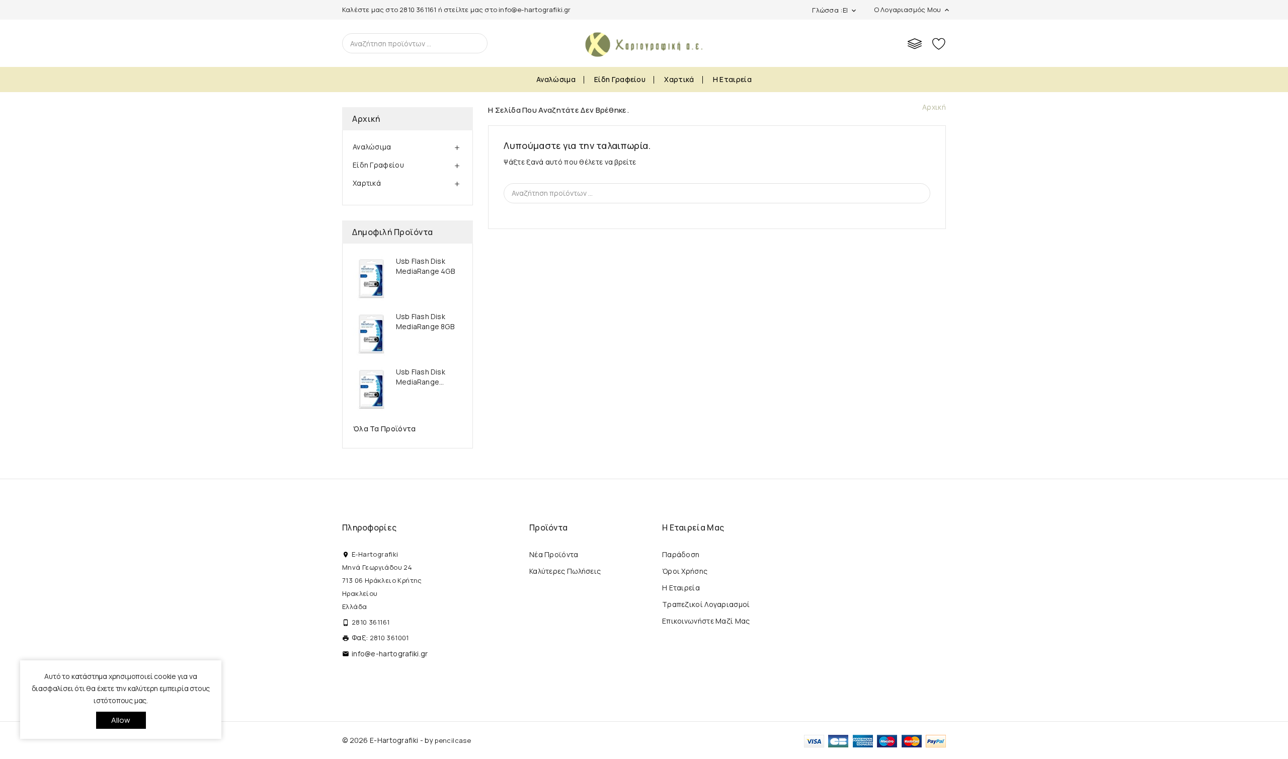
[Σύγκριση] (915, 43)
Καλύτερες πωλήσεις (565, 571)
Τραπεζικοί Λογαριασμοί (706, 604)
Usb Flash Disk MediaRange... (420, 377)
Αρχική (366, 118)
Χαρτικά (679, 79)
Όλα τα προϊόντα (384, 428)
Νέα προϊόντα (554, 554)
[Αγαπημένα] (939, 43)
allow (121, 720)
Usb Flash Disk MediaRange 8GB (425, 321)
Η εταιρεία (732, 79)
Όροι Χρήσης (684, 571)
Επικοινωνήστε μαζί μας (706, 621)
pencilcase (453, 740)
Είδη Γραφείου (620, 79)
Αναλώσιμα (556, 79)
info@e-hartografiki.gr (535, 9)
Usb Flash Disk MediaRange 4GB (425, 266)
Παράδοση (680, 554)
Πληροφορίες (369, 527)
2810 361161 (417, 9)
